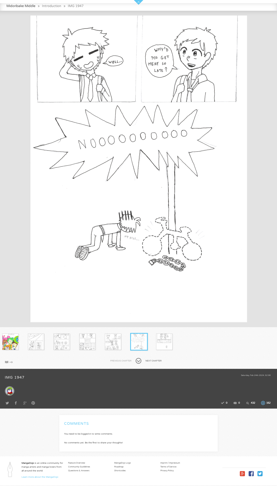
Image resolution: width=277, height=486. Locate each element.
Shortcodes (120, 470)
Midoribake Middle (20, 6)
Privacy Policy (167, 470)
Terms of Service (168, 467)
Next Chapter (154, 361)
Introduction (51, 6)
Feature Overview (76, 463)
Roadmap (119, 467)
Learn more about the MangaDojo (39, 477)
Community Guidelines (79, 467)
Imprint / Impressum (170, 463)
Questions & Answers (78, 470)
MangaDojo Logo (122, 463)
